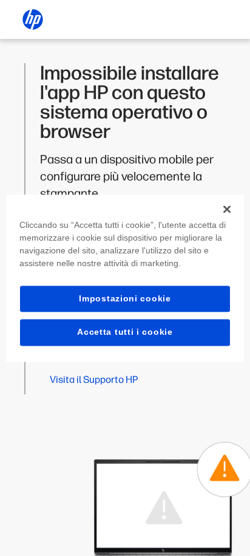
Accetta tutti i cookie (124, 332)
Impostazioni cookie (125, 298)
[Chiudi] (227, 209)
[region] (124, 278)
